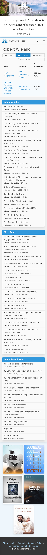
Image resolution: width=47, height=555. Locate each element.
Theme (22, 66)
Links (13, 543)
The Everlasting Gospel (24, 74)
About (5, 543)
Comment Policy (34, 543)
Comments (14, 546)
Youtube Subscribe (29, 546)
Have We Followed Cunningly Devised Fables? (8, 88)
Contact (21, 543)
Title (6, 66)
